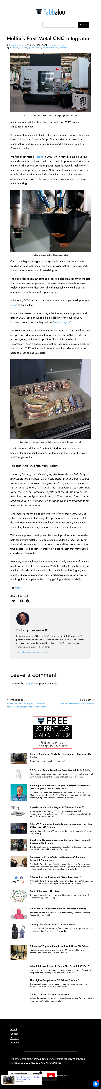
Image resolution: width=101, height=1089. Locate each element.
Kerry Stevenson (16, 45)
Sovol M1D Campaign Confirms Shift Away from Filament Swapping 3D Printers (60, 841)
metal (51, 47)
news (61, 45)
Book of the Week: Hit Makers (45, 891)
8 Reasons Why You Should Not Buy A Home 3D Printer (59, 946)
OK (51, 1076)
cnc (21, 47)
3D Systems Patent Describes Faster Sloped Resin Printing (60, 770)
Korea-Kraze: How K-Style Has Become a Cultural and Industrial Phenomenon (58, 858)
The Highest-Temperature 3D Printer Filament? (54, 980)
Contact (14, 1033)
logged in (30, 683)
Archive (14, 1042)
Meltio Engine (62, 322)
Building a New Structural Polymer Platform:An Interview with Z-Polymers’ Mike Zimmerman (60, 787)
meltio (45, 47)
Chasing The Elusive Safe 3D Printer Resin (52, 924)
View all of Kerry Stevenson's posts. (32, 652)
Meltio (13, 305)
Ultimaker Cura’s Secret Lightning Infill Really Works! (58, 908)
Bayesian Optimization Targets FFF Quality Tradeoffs (57, 807)
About (13, 1029)
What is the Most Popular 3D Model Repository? (55, 877)
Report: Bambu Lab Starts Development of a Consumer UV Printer (60, 755)
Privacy (14, 1038)
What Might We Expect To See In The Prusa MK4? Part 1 (59, 966)
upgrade (63, 47)
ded (25, 47)
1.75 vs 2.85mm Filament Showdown (49, 994)
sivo (56, 47)
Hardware (54, 45)
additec (15, 47)
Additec (39, 157)
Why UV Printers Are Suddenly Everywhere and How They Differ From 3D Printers (61, 825)
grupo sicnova (35, 47)
